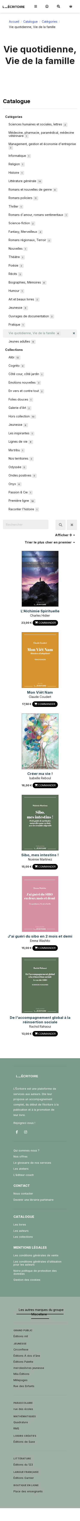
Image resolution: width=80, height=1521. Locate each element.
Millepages (20, 1380)
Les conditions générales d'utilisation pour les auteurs (37, 1263)
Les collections (23, 1236)
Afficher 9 (64, 535)
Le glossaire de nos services (32, 1162)
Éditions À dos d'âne (26, 1355)
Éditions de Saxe (24, 1441)
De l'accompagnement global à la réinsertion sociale (40, 1019)
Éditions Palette (23, 1361)
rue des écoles (23, 1409)
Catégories (49, 21)
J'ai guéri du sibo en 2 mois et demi (40, 936)
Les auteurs (21, 1230)
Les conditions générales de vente (35, 1255)
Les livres (19, 1224)
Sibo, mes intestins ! (40, 855)
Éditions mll (20, 1336)
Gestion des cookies (26, 1279)
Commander (47, 622)
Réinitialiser (72, 525)
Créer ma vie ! (40, 774)
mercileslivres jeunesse (28, 1368)
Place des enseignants (28, 1491)
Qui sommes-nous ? (26, 1150)
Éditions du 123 (23, 1464)
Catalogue (30, 21)
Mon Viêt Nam (40, 692)
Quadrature (20, 1422)
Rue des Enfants (23, 1386)
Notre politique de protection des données (35, 1272)
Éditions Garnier (23, 1477)
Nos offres (20, 1156)
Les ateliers (21, 1168)
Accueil (14, 21)
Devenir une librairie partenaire (33, 1199)
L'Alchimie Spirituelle (40, 611)
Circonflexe (20, 1349)
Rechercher (60, 525)
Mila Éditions (21, 1374)
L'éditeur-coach (23, 1175)
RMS (16, 1428)
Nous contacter (23, 1193)
